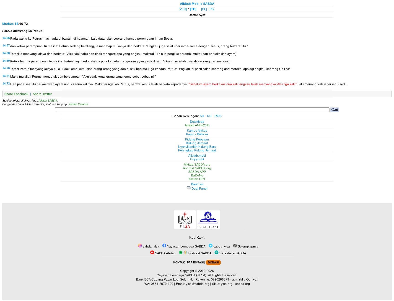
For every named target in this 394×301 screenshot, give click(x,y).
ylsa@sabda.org (197, 284)
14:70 (6, 68)
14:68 (6, 53)
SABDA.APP (197, 171)
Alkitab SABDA (48, 100)
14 (16, 24)
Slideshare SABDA (232, 253)
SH (202, 116)
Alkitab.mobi (197, 155)
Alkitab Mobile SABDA (197, 3)
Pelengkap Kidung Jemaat (197, 150)
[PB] (212, 9)
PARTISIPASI (195, 262)
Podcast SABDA (199, 253)
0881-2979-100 (162, 284)
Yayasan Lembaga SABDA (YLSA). (182, 275)
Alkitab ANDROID (197, 125)
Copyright (197, 159)
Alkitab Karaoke (78, 104)
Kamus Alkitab (197, 130)
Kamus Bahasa (197, 134)
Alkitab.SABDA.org (197, 164)
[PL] (204, 9)
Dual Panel (199, 188)
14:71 (6, 76)
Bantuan (197, 184)
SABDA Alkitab (165, 253)
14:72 (6, 83)
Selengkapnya (247, 246)
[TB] (193, 9)
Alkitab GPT (197, 179)
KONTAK (179, 262)
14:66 (6, 38)
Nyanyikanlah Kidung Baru (197, 146)
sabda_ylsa (150, 246)
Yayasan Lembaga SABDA (185, 246)
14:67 (6, 45)
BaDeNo (197, 175)
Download (197, 121)
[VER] (183, 9)
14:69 (6, 60)
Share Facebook (16, 94)
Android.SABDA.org (197, 168)
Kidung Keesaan (197, 139)
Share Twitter (42, 94)
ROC (218, 116)
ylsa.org (226, 284)
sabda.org (242, 284)
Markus (8, 24)
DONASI (213, 262)
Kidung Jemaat (197, 143)
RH (209, 116)
